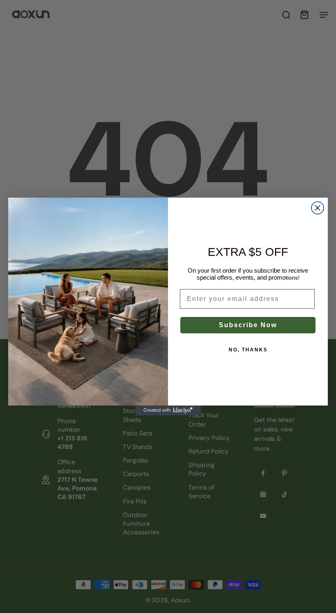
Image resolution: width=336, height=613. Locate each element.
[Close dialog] (317, 208)
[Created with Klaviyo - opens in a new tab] (168, 410)
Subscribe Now (248, 324)
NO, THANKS (248, 350)
